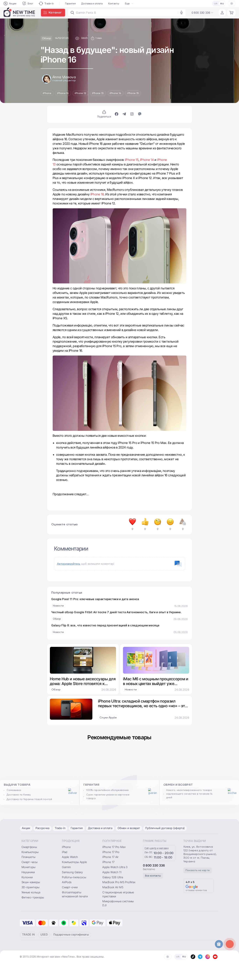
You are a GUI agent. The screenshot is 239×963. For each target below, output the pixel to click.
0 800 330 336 (154, 865)
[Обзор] (119, 616)
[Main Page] (19, 12)
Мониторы (29, 867)
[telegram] (124, 114)
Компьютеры (30, 852)
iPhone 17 (108, 862)
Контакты (113, 3)
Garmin (66, 867)
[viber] (140, 114)
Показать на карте (197, 870)
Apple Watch (70, 857)
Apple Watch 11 (111, 872)
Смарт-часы (29, 862)
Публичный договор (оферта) (165, 828)
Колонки (27, 877)
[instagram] (132, 114)
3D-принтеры (31, 887)
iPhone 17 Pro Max (113, 847)
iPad (64, 852)
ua (216, 3)
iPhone (66, 847)
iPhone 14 (147, 160)
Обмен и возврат (129, 828)
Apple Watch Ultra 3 (114, 867)
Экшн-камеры (31, 882)
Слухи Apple (108, 717)
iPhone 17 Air (110, 857)
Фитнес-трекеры (33, 897)
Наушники (28, 872)
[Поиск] (72, 13)
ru (222, 3)
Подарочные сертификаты (71, 934)
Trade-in (49, 3)
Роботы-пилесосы (74, 877)
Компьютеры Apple (74, 862)
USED (44, 934)
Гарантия (70, 3)
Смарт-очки (70, 887)
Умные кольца (31, 892)
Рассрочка (43, 828)
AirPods (67, 882)
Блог (30, 3)
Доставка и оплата (92, 3)
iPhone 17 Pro (110, 852)
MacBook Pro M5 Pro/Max (118, 882)
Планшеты (29, 857)
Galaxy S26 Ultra (112, 877)
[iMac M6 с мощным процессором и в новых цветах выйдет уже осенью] (156, 660)
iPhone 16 (97, 194)
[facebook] (116, 114)
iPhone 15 (132, 160)
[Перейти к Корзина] (231, 13)
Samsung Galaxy (72, 872)
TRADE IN (28, 934)
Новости (58, 605)
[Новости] (119, 602)
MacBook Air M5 (112, 887)
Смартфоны (29, 847)
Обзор (57, 619)
